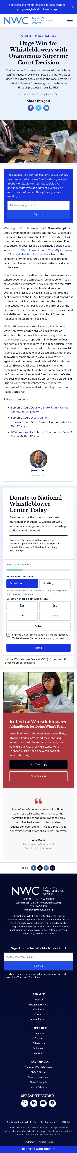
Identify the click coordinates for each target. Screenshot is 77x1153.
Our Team (38, 1009)
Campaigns (39, 1033)
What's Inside (38, 776)
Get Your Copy (38, 764)
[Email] (52, 868)
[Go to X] (25, 1103)
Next (38, 648)
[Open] (70, 20)
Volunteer (38, 1048)
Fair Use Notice (45, 1142)
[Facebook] (31, 108)
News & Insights (38, 1082)
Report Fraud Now (36, 1149)
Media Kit (38, 1053)
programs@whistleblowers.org (37, 9)
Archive (26, 36)
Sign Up (38, 214)
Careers (38, 1014)
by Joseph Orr (50, 94)
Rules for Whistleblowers (38, 1067)
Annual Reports (38, 1019)
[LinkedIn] (46, 108)
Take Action (38, 1043)
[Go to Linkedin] (34, 1103)
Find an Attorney (38, 1087)
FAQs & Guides (39, 1072)
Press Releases (45, 36)
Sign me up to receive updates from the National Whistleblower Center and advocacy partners (40, 636)
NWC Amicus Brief (23, 432)
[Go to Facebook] (52, 1103)
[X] (38, 108)
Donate (38, 1038)
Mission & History (38, 1004)
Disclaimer (29, 1142)
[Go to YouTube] (43, 1103)
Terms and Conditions (28, 977)
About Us (39, 999)
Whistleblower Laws (38, 1077)
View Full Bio (38, 475)
